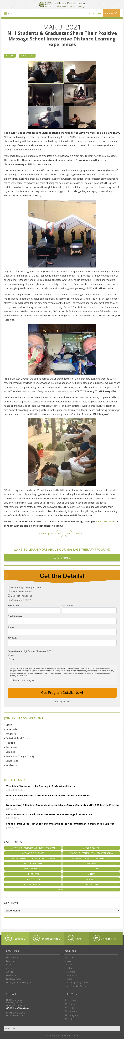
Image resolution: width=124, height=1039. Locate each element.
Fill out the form (105, 521)
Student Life (27, 55)
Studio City (12, 765)
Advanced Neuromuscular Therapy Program (33, 848)
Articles (9, 971)
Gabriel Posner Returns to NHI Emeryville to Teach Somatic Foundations (48, 795)
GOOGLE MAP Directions (17, 1008)
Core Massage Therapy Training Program (91, 858)
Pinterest (72, 1019)
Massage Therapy (91, 868)
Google (71, 1004)
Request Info (111, 13)
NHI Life (9, 55)
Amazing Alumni (91, 848)
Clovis (9, 724)
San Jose (10, 751)
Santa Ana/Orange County (20, 756)
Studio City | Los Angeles (75, 986)
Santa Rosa (12, 760)
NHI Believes (33, 874)
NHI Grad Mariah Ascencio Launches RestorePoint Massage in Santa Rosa (49, 814)
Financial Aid (49, 939)
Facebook (73, 1000)
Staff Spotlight (33, 879)
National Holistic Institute (46, 4)
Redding (10, 742)
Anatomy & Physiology (33, 853)
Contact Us (108, 939)
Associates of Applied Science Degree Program (33, 858)
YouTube (72, 1011)
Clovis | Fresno (71, 957)
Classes (17, 939)
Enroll (78, 939)
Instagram (73, 1015)
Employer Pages (13, 979)
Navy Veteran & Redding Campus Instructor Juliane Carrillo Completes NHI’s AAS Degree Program (62, 804)
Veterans (62, 889)
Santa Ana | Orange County (76, 982)
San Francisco (70, 975)
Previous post (46, 533)
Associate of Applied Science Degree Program (91, 853)
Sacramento (12, 747)
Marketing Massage (32, 868)
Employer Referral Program (18, 982)
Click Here (61, 557)
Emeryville (11, 729)
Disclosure (11, 975)
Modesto (11, 733)
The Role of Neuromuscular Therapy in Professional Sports (40, 786)
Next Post (79, 533)
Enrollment (11, 961)
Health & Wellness (33, 863)
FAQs (8, 964)
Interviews (91, 863)
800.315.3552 (95, 13)
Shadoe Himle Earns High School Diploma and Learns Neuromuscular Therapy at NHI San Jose (60, 823)
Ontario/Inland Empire (18, 738)
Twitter (71, 1008)
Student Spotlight (33, 884)
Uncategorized (91, 884)
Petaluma (68, 964)
